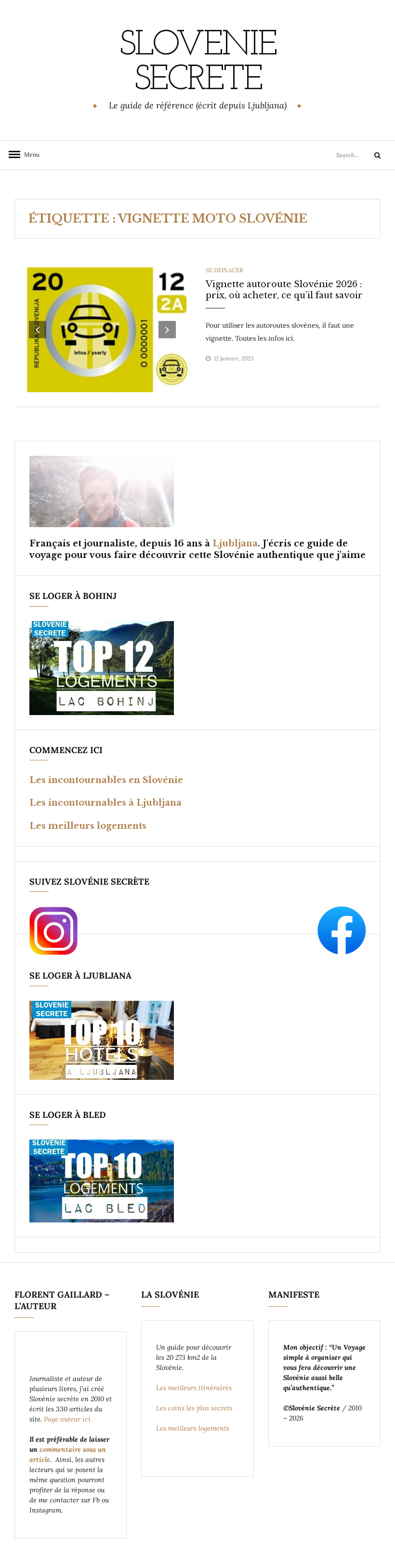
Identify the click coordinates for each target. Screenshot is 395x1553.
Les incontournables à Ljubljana (105, 802)
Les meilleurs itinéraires (195, 1387)
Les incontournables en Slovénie (106, 780)
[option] (102, 329)
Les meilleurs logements (87, 826)
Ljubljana (235, 543)
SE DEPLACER (224, 270)
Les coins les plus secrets (194, 1408)
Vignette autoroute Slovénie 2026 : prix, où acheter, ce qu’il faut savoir (284, 290)
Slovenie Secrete (197, 63)
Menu (29, 154)
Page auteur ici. (69, 1419)
